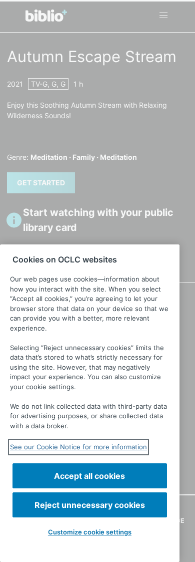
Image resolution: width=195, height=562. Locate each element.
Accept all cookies (89, 476)
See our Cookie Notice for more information (78, 447)
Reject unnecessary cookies (89, 505)
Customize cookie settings (90, 532)
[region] (90, 403)
